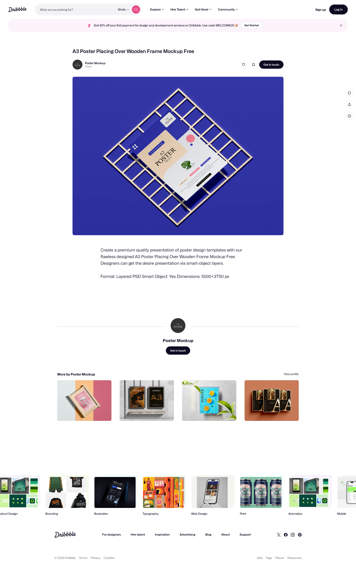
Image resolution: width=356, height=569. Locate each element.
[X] (279, 534)
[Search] (136, 9)
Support (245, 534)
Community (226, 9)
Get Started (251, 25)
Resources (294, 558)
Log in (338, 9)
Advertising (187, 534)
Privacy (95, 558)
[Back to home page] (17, 9)
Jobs (259, 558)
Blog (208, 534)
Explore (155, 9)
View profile (291, 374)
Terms (83, 558)
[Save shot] (253, 64)
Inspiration (162, 534)
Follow (88, 66)
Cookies (109, 558)
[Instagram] (293, 534)
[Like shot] (243, 64)
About (225, 534)
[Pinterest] (300, 534)
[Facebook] (286, 534)
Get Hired (201, 9)
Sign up (320, 9)
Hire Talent (177, 9)
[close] (341, 25)
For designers (111, 534)
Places (279, 558)
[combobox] (75, 9)
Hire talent (138, 534)
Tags (269, 558)
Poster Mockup (95, 63)
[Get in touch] (87, 413)
